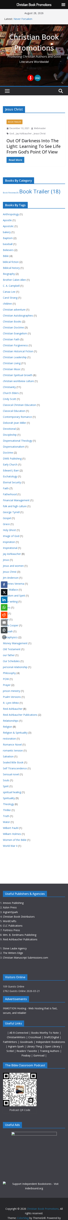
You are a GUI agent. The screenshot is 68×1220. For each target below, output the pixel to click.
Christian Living (11, 363)
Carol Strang (10, 297)
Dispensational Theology (17, 440)
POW (6, 679)
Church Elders (11, 393)
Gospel (7, 518)
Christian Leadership (15, 357)
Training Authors (50, 1051)
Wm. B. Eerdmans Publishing (19, 935)
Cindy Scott (9, 399)
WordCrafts (9, 921)
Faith (6, 488)
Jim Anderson (10, 577)
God (11, 133)
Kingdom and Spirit (14, 595)
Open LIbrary (53, 1046)
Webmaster (40, 128)
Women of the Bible (14, 840)
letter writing (10, 601)
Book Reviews (10, 192)
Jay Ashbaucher (24, 133)
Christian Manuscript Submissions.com (25, 957)
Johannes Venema (13, 583)
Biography (9, 274)
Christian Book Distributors (19, 916)
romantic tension (13, 750)
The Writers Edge (13, 953)
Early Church (10, 464)
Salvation (8, 756)
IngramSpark (10, 912)
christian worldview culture (18, 381)
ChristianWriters (16, 1037)
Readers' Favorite (27, 1051)
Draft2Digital (52, 1037)
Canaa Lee (9, 291)
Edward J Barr (11, 470)
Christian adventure (14, 309)
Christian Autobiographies (18, 315)
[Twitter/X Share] (4, 592)
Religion (7, 726)
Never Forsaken (23, 19)
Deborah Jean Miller (14, 422)
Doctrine (8, 452)
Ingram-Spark (16, 1046)
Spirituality (9, 798)
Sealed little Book (13, 762)
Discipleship (10, 434)
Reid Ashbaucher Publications (20, 714)
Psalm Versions (12, 697)
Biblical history (11, 268)
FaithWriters (10, 1042)
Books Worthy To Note (45, 1032)
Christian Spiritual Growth (17, 375)
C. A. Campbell (11, 285)
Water (6, 822)
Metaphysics (10, 637)
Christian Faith (11, 339)
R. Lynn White (11, 703)
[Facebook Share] (4, 584)
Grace (6, 524)
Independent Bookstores (50, 1042)
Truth (6, 816)
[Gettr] (30, 78)
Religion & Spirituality (15, 732)
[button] (4, 637)
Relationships (10, 720)
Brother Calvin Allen (14, 279)
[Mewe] (37, 78)
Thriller (7, 810)
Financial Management (16, 500)
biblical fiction (11, 262)
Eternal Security (12, 482)
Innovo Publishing (13, 903)
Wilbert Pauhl (10, 828)
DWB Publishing (12, 458)
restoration (9, 738)
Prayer (7, 685)
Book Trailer (14, 122)
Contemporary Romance (17, 417)
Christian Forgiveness (15, 345)
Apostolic (8, 226)
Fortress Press (11, 930)
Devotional (9, 428)
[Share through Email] (4, 622)
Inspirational (10, 548)
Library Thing (35, 1046)
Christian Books (12, 321)
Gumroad (39, 1055)
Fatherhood (10, 494)
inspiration (9, 542)
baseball (8, 244)
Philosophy (9, 673)
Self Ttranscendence (15, 768)
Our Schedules (11, 661)
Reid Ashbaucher (12, 708)
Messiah (8, 631)
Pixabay (26, 1055)
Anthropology (11, 214)
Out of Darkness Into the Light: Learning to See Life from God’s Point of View (34, 146)
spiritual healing (12, 792)
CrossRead (34, 1037)
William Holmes (12, 834)
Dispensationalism (13, 446)
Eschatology (10, 476)
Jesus (6, 560)
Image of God (11, 536)
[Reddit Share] (4, 615)
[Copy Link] (4, 630)
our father (9, 655)
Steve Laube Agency (15, 948)
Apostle (7, 220)
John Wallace (10, 589)
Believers (8, 250)
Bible (6, 256)
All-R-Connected (18, 1032)
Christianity (9, 387)
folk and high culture (15, 506)
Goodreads (27, 1042)
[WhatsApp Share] (4, 607)
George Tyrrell (11, 512)
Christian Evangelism (15, 333)
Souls (6, 780)
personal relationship (15, 667)
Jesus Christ (40, 133)
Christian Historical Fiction (18, 351)
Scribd (10, 1051)
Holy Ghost (9, 530)
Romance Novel (12, 744)
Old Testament (11, 649)
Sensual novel (11, 774)
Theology (8, 804)
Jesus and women (13, 565)
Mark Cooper (10, 625)
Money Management (15, 643)
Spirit (6, 786)
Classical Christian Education (19, 405)
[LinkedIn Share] (4, 600)
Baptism (8, 238)
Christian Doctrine (13, 327)
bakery (7, 232)
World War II (10, 846)
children (7, 303)
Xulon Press (10, 907)
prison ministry (11, 691)
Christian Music (12, 369)
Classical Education (14, 411)
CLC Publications (12, 925)
